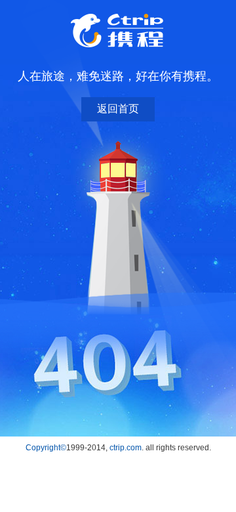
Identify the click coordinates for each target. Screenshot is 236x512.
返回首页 (118, 108)
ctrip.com (125, 447)
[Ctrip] (118, 31)
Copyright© (46, 447)
